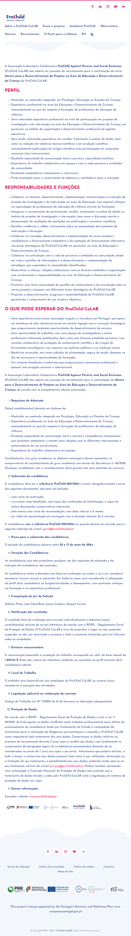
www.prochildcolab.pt (42, 796)
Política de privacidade (51, 867)
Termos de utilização (18, 867)
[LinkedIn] (56, 851)
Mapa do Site (65, 871)
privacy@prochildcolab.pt (66, 766)
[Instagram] (65, 851)
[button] (92, 34)
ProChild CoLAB (64, 931)
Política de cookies (84, 867)
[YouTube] (74, 851)
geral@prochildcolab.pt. (58, 529)
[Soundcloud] (83, 851)
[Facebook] (48, 851)
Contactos (109, 867)
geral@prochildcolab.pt (16, 6)
